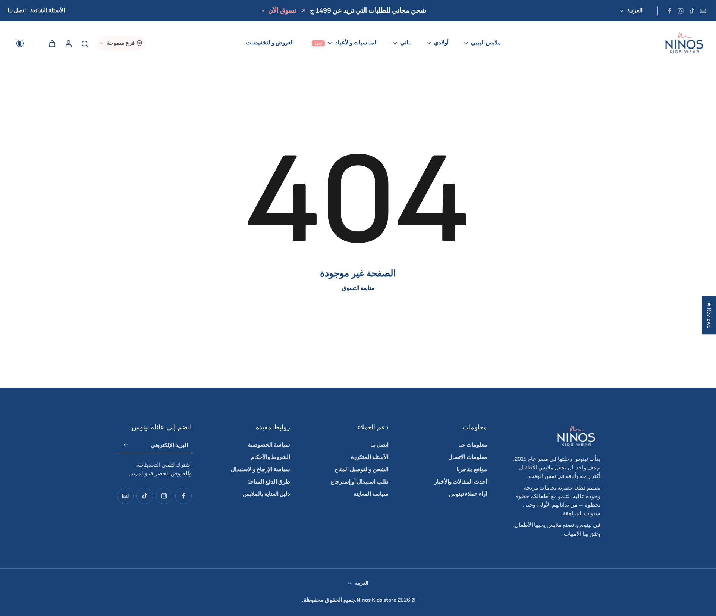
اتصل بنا (16, 10)
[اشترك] (126, 445)
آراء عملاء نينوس (468, 494)
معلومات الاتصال (467, 457)
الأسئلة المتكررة (370, 457)
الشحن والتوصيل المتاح (362, 469)
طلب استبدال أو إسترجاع (360, 481)
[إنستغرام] (680, 10)
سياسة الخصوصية (269, 444)
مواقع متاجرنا (471, 469)
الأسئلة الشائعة (47, 10)
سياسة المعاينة (371, 494)
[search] (84, 43)
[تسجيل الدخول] (68, 43)
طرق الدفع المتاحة (268, 481)
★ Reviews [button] (709, 315)
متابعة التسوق (358, 288)
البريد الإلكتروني (169, 445)
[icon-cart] (52, 43)
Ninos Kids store (376, 600)
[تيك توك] (691, 10)
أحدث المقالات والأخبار (460, 481)
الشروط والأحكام (270, 457)
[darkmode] (25, 43)
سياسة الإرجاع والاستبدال (260, 469)
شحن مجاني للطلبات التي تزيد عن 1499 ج (368, 10)
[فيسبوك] (669, 10)
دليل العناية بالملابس (266, 494)
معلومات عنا (472, 444)
